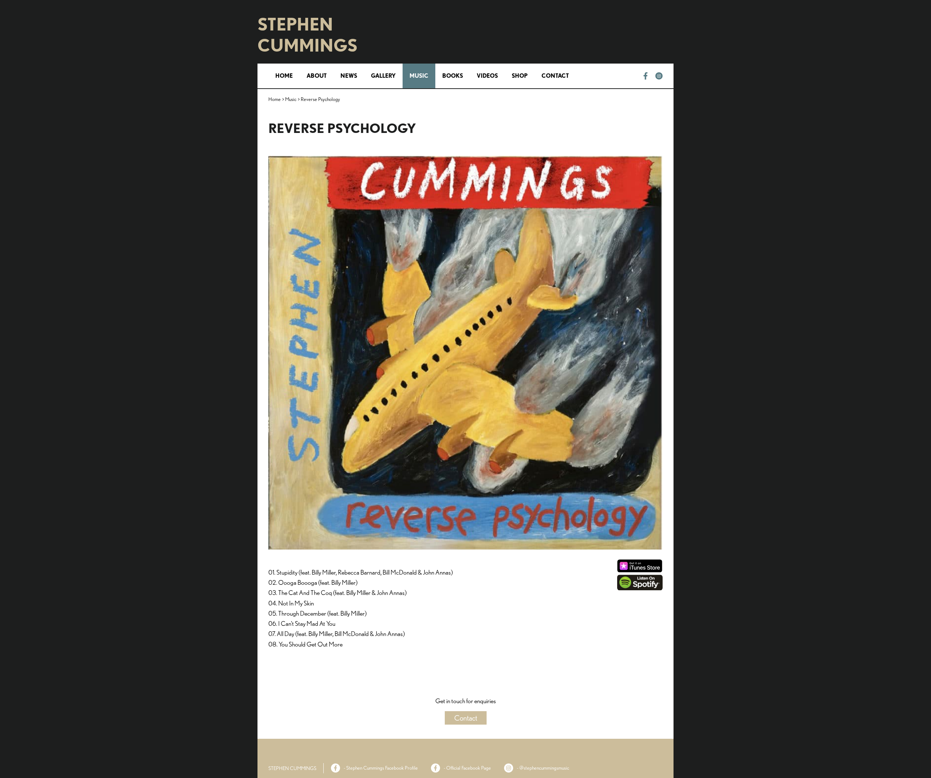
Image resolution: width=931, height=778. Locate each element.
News (348, 75)
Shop (520, 75)
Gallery (383, 75)
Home (284, 75)
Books (452, 75)
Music (418, 75)
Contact (555, 75)
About (317, 75)
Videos (487, 75)
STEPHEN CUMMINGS (307, 35)
